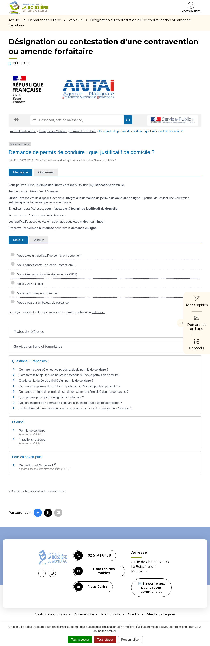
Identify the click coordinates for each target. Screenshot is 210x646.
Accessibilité (84, 614)
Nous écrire (98, 586)
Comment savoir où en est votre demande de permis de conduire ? (63, 369)
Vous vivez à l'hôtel (29, 283)
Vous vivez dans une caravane (37, 293)
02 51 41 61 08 (99, 555)
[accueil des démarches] (16, 119)
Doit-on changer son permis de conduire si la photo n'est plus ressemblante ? (70, 402)
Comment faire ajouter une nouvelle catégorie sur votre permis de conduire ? (70, 375)
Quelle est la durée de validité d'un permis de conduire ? (56, 380)
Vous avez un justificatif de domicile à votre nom (48, 255)
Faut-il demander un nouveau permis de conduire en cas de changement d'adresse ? (75, 408)
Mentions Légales (161, 614)
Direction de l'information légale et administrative (38, 491)
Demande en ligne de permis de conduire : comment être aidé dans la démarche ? (73, 391)
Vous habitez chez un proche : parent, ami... (46, 265)
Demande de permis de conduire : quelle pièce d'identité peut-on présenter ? (69, 386)
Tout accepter (80, 639)
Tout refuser (105, 639)
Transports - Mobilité (53, 131)
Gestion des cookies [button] (51, 614)
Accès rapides (191, 11)
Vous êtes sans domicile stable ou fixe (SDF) (46, 274)
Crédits (133, 614)
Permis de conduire (83, 131)
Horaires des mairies (104, 571)
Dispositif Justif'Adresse (35, 465)
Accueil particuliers (23, 131)
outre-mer (98, 312)
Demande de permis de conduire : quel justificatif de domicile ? (140, 131)
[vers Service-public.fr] (172, 120)
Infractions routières (32, 439)
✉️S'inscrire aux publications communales (151, 588)
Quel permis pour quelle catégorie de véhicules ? (51, 397)
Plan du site (111, 614)
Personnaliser (130, 639)
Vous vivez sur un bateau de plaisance (42, 302)
